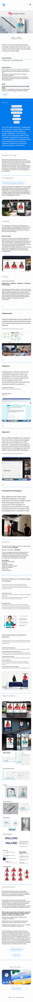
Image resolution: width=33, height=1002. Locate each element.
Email (14, 997)
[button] (30, 5)
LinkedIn (10, 997)
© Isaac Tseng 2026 (20, 997)
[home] (3, 5)
